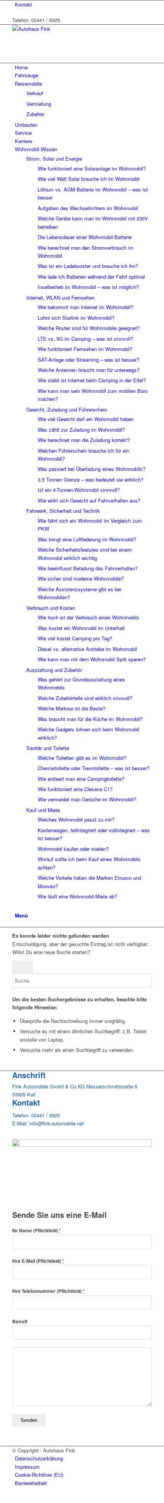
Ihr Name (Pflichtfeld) (36, 1230)
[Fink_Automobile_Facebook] (82, 1144)
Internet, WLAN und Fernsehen (60, 297)
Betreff (19, 1321)
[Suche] (17, 906)
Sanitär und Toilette (47, 748)
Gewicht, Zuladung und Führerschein (66, 409)
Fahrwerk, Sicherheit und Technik (63, 510)
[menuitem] (83, 4)
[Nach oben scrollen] (2, 1498)
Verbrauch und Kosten (50, 607)
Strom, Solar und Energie (54, 158)
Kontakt (23, 4)
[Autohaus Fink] (69, 28)
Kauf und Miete (43, 810)
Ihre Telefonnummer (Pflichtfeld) (48, 1291)
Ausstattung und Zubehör (54, 669)
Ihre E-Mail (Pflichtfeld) (38, 1261)
